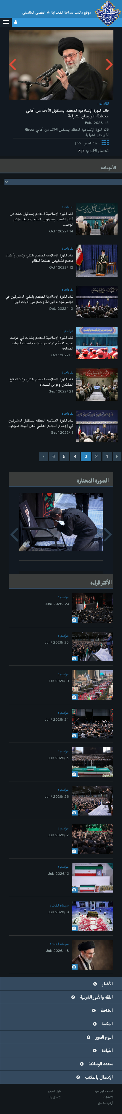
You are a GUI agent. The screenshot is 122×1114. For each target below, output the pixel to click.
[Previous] (117, 456)
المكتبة (107, 1024)
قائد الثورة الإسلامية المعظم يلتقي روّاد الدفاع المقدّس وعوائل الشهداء (41, 381)
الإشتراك (108, 1097)
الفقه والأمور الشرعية (96, 997)
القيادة (107, 1051)
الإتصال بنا (55, 1097)
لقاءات (104, 103)
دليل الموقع (54, 1091)
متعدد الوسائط (101, 1064)
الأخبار (107, 984)
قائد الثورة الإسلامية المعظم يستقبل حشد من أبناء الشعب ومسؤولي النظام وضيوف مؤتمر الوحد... (41, 219)
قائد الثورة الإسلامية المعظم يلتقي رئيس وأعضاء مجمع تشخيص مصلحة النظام (39, 258)
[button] (6, 22)
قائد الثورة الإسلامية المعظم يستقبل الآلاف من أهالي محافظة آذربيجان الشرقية (67, 113)
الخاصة (107, 1011)
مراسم (68, 331)
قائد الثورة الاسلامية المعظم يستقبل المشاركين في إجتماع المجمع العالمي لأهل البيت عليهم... (40, 423)
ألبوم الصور (104, 1037)
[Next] (43, 456)
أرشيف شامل (105, 1103)
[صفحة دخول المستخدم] (16, 22)
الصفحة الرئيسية (104, 1091)
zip (82, 150)
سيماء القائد (60, 905)
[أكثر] (105, 143)
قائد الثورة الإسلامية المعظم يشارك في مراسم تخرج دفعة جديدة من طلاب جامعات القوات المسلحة (41, 343)
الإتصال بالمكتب (99, 1077)
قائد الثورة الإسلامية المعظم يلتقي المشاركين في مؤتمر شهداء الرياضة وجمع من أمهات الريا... (39, 299)
